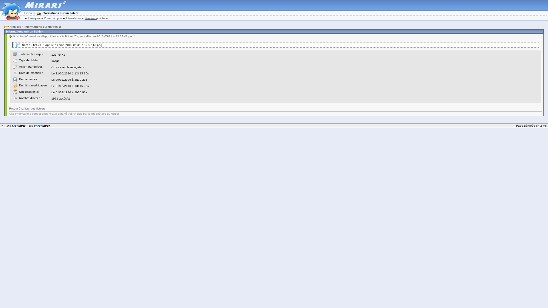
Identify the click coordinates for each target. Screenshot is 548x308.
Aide (105, 18)
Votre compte (52, 18)
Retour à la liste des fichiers (27, 108)
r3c (14, 125)
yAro (37, 125)
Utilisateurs (73, 18)
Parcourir (91, 18)
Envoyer (33, 18)
